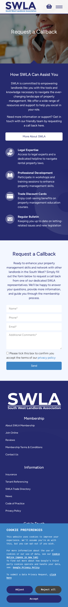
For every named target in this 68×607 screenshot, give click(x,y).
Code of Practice (14, 503)
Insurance (11, 474)
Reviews (10, 440)
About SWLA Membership (20, 425)
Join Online (11, 432)
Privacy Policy (13, 510)
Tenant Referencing (16, 481)
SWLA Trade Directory (17, 489)
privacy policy (46, 357)
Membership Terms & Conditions (23, 447)
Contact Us (11, 454)
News (8, 496)
